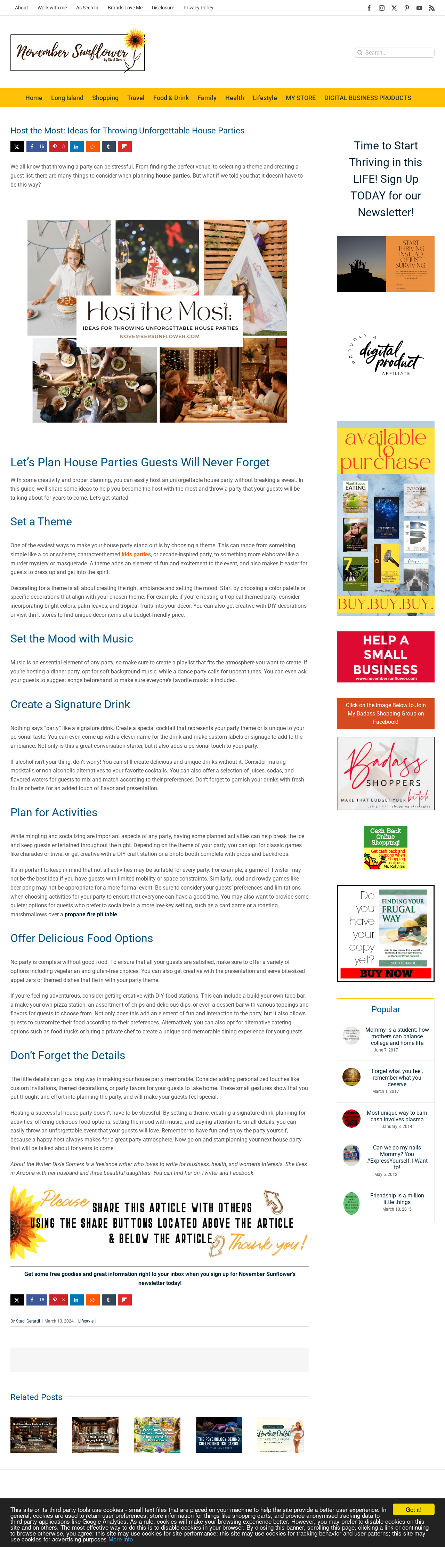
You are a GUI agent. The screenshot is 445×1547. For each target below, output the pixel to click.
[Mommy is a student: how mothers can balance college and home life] (351, 1031)
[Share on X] (17, 146)
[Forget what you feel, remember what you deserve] (351, 1072)
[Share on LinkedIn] (77, 146)
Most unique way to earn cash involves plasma (397, 1116)
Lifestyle (86, 1321)
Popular (386, 1009)
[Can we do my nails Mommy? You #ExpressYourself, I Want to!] (351, 1148)
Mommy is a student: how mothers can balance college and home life (397, 1036)
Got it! (414, 1509)
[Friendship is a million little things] (351, 1196)
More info (120, 1538)
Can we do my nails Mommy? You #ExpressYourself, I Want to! (397, 1157)
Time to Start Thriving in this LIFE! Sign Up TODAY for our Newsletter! (385, 179)
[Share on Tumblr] (109, 146)
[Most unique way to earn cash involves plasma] (351, 1114)
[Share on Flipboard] (125, 146)
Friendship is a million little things (397, 1198)
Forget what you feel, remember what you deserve (397, 1078)
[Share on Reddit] (93, 146)
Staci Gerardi (28, 1321)
